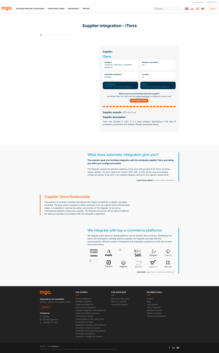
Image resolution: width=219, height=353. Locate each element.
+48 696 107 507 (211, 2)
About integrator (154, 307)
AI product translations (85, 334)
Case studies (152, 304)
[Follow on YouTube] (177, 348)
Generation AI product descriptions (91, 331)
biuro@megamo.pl (198, 2)
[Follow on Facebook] (170, 348)
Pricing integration (83, 298)
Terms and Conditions (156, 316)
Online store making (84, 316)
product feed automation (164, 180)
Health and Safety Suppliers (87, 313)
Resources (73, 9)
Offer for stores (56, 9)
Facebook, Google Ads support (89, 336)
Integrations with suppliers (30, 9)
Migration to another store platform (91, 325)
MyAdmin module (154, 310)
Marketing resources (120, 298)
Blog (149, 301)
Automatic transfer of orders (88, 328)
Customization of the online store (90, 319)
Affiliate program (154, 313)
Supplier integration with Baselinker (91, 310)
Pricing (86, 8)
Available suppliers (84, 301)
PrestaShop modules (84, 322)
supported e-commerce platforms (160, 272)
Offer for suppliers (119, 301)
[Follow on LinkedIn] (173, 348)
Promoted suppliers (119, 304)
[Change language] (186, 9)
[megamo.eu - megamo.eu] (7, 9)
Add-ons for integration (86, 307)
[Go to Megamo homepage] (45, 293)
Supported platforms (84, 304)
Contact (150, 298)
